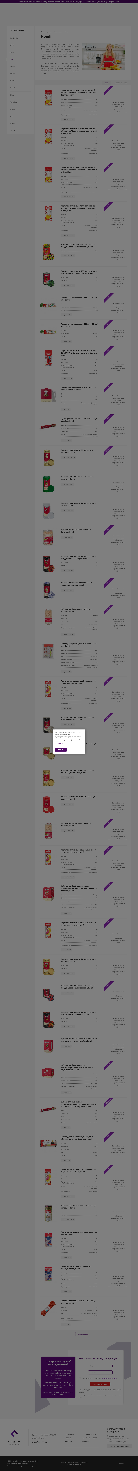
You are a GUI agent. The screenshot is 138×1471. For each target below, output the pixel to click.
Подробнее (59, 743)
